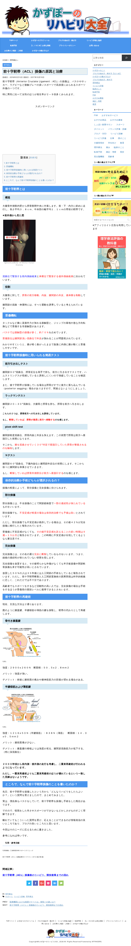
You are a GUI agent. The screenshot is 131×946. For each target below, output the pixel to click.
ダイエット (99, 129)
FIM (94, 95)
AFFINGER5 (96, 942)
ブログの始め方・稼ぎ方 (67, 40)
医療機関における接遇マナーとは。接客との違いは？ (33, 902)
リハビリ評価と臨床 (94, 40)
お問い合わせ (94, 45)
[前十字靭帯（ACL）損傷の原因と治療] (54, 883)
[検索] (126, 58)
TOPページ (13, 40)
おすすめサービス (110, 115)
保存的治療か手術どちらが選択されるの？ (23, 173)
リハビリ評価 (98, 86)
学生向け (112, 143)
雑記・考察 (97, 101)
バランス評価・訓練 (117, 129)
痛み (108, 147)
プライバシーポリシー (67, 45)
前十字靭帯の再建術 (13, 177)
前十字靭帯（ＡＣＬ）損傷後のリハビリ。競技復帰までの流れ (36, 905)
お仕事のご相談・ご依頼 (13, 51)
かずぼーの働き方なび (40, 51)
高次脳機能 (99, 156)
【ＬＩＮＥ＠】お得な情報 (40, 45)
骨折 (122, 152)
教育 (94, 104)
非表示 (33, 157)
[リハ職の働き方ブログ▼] (112, 179)
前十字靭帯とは (11, 163)
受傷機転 (9, 166)
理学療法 (9, 894)
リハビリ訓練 (19, 896)
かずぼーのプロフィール (40, 40)
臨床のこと (97, 89)
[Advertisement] (45, 133)
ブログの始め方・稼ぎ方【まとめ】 (107, 73)
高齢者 (111, 156)
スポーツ (9, 896)
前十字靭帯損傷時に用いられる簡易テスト (23, 170)
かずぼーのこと (99, 70)
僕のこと (122, 138)
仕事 (112, 138)
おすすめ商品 (100, 120)
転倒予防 (13, 45)
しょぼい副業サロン (103, 124)
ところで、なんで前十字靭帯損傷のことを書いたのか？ (29, 180)
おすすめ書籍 (98, 98)
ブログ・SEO (100, 133)
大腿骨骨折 (99, 143)
